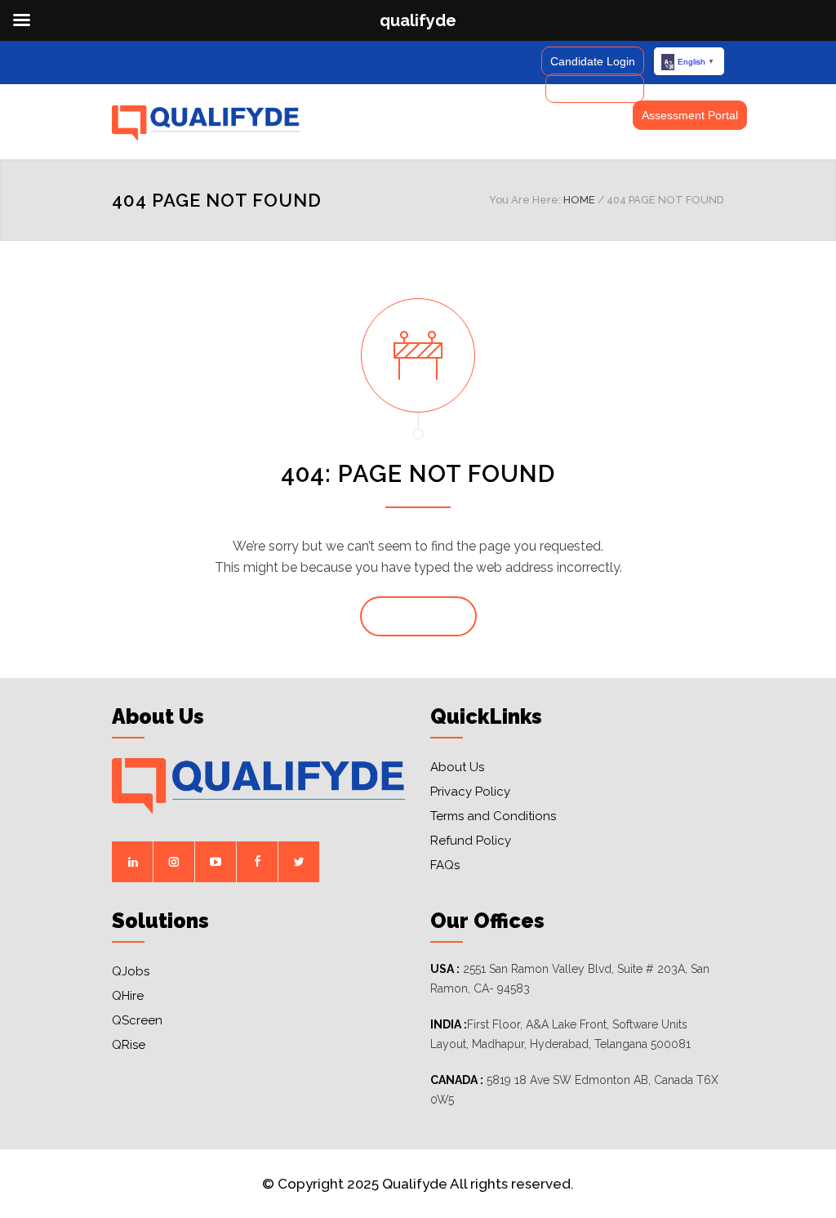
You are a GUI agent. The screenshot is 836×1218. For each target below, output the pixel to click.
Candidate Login (592, 61)
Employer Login (594, 88)
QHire (128, 995)
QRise (128, 1044)
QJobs (130, 971)
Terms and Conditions (493, 816)
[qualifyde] (206, 123)
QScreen (137, 1020)
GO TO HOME (418, 616)
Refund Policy (470, 840)
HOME (579, 200)
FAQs (445, 865)
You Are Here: (525, 200)
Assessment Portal (690, 115)
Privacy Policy (470, 791)
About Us (457, 767)
